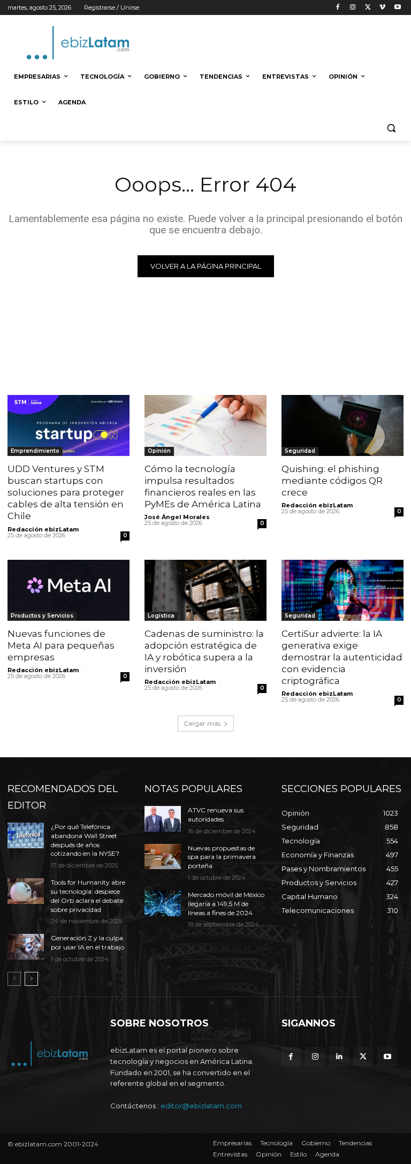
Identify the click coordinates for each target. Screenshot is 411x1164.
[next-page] (31, 979)
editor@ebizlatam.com (201, 1105)
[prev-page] (14, 979)
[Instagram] (353, 8)
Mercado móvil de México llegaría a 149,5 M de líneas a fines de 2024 (226, 904)
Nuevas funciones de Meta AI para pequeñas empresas (61, 645)
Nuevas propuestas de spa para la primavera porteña (222, 857)
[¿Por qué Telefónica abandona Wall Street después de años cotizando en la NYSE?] (25, 835)
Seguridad (300, 450)
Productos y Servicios (42, 615)
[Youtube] (397, 8)
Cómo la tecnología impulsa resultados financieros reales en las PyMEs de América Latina (202, 486)
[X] (368, 8)
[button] (391, 128)
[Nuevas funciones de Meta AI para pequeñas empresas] (68, 590)
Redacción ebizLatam (43, 529)
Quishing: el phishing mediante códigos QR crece (332, 480)
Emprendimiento (35, 450)
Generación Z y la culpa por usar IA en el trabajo (87, 942)
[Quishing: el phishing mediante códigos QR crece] (342, 425)
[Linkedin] (339, 1056)
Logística (161, 615)
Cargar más (202, 723)
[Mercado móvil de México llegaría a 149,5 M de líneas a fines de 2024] (162, 903)
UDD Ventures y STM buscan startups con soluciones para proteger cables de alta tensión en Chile (65, 492)
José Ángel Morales (177, 517)
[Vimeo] (382, 8)
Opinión (159, 450)
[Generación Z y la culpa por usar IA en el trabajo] (25, 947)
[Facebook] (338, 8)
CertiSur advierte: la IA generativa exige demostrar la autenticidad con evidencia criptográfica (341, 657)
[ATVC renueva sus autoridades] (162, 819)
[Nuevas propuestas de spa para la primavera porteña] (162, 857)
